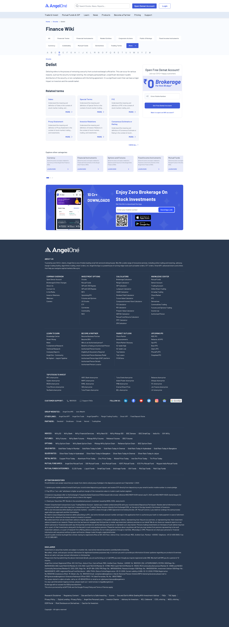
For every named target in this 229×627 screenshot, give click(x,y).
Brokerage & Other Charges (56, 283)
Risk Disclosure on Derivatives (67, 603)
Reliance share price (158, 377)
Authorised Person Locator (91, 364)
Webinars (50, 298)
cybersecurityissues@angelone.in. (113, 579)
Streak (78, 421)
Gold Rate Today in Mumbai (69, 448)
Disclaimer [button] (50, 547)
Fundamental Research (55, 346)
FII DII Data (120, 358)
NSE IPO (154, 336)
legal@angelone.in (106, 582)
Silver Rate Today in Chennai (124, 453)
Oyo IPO (154, 343)
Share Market (156, 295)
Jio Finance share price (159, 387)
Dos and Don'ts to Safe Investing (94, 595)
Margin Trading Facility (109, 416)
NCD (83, 314)
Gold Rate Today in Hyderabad (139, 448)
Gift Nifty (166, 433)
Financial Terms (63, 38)
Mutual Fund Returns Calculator (127, 317)
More (131, 46)
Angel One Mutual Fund (74, 463)
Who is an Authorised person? (92, 343)
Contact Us (51, 289)
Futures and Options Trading (161, 308)
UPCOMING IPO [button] (157, 333)
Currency (51, 46)
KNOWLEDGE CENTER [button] (160, 276)
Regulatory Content (71, 595)
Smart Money (51, 339)
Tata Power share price (89, 390)
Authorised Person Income (90, 349)
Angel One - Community (55, 355)
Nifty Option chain (62, 443)
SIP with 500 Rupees (88, 289)
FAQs (164, 595)
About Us (50, 286)
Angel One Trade (78, 416)
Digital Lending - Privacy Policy (69, 599)
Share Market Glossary (124, 343)
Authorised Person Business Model (93, 355)
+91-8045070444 (84, 579)
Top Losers (120, 355)
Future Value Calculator (124, 298)
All (49, 38)
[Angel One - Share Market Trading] (56, 6)
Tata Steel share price (124, 377)
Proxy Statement (55, 121)
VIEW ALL (132, 145)
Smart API (124, 416)
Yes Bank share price (54, 390)
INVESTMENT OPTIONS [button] (90, 276)
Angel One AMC (68, 412)
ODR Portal (49, 603)
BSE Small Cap (144, 433)
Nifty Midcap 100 (116, 433)
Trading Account (157, 286)
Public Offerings (146, 38)
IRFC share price (52, 377)
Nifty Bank (68, 433)
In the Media (51, 292)
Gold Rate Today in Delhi (91, 448)
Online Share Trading (158, 289)
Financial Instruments (84, 38)
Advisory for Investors (130, 599)
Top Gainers (120, 352)
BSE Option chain (145, 443)
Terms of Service (102, 587)
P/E (113, 99)
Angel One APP (64, 416)
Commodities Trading (159, 304)
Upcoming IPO (86, 295)
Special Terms (86, 99)
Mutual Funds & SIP (71, 15)
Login (164, 6)
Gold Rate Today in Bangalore (165, 448)
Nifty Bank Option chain (82, 443)
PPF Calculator (121, 320)
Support (148, 15)
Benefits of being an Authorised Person (95, 346)
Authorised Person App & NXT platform (95, 358)
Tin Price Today (156, 458)
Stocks (48, 59)
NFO (83, 292)
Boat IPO (154, 346)
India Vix (156, 433)
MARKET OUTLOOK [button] (124, 333)
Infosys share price (158, 381)
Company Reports (53, 352)
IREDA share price (53, 384)
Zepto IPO (155, 349)
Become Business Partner (90, 336)
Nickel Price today (121, 458)
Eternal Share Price (123, 387)
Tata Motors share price (55, 387)
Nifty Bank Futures (76, 438)
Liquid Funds (89, 468)
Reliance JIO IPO (157, 339)
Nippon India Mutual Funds (166, 463)
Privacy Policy (88, 587)
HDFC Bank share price (89, 377)
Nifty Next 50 (102, 433)
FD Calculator (121, 304)
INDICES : (48, 433)
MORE (67, 112)
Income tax (155, 311)
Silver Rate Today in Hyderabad (72, 453)
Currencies (85, 308)
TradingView (96, 421)
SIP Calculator (121, 286)
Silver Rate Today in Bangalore (98, 453)
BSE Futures (127, 438)
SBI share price (86, 387)
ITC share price (156, 384)
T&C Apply (172, 595)
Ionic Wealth (80, 412)
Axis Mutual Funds (109, 463)
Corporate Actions (126, 38)
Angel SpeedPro (93, 416)
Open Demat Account (144, 6)
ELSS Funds (77, 468)
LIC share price (156, 390)
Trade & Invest (51, 15)
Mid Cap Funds (145, 468)
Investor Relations (88, 121)
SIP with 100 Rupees (88, 286)
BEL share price (122, 390)
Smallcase (70, 421)
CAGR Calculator (122, 292)
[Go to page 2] (50, 177)
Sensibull (60, 421)
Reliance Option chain (126, 443)
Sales (50, 99)
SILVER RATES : (51, 453)
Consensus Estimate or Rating (122, 122)
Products (106, 15)
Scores (111, 595)
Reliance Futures (113, 438)
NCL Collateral (146, 599)
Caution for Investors (90, 603)
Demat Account (156, 283)
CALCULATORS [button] (122, 276)
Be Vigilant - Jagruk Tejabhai (57, 358)
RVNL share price (87, 384)
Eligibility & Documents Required (93, 352)
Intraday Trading (157, 292)
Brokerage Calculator (124, 279)
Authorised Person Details (90, 361)
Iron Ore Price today (139, 458)
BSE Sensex (131, 433)
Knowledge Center (53, 336)
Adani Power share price (125, 381)
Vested (86, 421)
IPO (152, 298)
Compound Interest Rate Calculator (129, 301)
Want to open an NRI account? (162, 112)
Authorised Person (158, 314)
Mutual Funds (83, 46)
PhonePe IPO (156, 352)
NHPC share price (87, 381)
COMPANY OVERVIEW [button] (55, 276)
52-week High (121, 346)
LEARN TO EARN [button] (53, 333)
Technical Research (53, 349)
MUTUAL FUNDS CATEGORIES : (57, 468)
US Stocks (85, 301)
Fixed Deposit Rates (137, 416)
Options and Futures (116, 158)
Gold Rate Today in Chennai (114, 448)
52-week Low (121, 349)
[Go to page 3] (52, 177)
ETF (82, 304)
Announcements (122, 339)
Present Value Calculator (125, 311)
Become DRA (86, 339)
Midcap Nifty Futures (95, 438)
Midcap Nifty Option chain (104, 443)
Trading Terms (116, 46)
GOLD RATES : (50, 448)
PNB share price (122, 384)
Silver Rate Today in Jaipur (148, 453)
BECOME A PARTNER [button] (89, 333)
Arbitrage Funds (119, 468)
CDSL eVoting (159, 599)
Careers (49, 301)
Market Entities (106, 38)
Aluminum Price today (86, 458)
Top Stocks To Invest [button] (56, 375)
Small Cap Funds (103, 468)
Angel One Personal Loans (94, 599)
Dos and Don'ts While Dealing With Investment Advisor (138, 595)
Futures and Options (88, 298)
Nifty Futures (61, 438)
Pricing (137, 15)
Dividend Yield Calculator (125, 295)
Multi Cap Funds (159, 468)
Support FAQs (87, 401)
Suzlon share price (53, 381)
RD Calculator (121, 308)
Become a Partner (122, 15)
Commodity (66, 46)
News (95, 15)
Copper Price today (67, 458)
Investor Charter (112, 599)
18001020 (72, 401)
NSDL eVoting (173, 599)
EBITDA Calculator (123, 314)
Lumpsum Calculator (123, 289)
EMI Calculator (121, 323)
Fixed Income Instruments (169, 38)
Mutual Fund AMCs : (54, 463)
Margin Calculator (122, 283)
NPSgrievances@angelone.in (55, 576)
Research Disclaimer (53, 595)
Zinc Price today (104, 458)
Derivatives (99, 46)
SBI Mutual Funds (92, 463)
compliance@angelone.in (104, 574)
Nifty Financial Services (84, 433)
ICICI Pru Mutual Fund (145, 463)
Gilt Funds (132, 468)
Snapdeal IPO (156, 355)
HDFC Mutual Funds (126, 463)
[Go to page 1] (47, 177)
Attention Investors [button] (55, 480)
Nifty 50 (58, 433)
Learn (86, 15)
